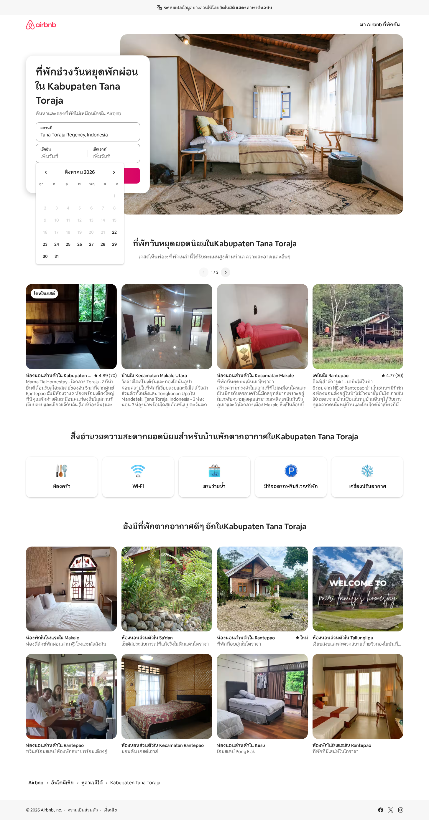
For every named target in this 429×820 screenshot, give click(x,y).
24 (56, 244)
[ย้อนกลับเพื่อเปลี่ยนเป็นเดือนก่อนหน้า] (46, 172)
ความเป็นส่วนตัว (83, 810)
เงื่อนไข (110, 810)
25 (68, 244)
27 (91, 244)
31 (57, 256)
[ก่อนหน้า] (203, 272)
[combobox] (87, 134)
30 (45, 256)
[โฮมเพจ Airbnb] (41, 24)
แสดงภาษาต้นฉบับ (254, 7)
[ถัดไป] (225, 272)
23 (45, 244)
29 (114, 244)
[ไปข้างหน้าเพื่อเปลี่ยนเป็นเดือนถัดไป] (114, 172)
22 (114, 232)
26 (79, 244)
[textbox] (61, 156)
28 (103, 244)
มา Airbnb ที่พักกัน (380, 25)
